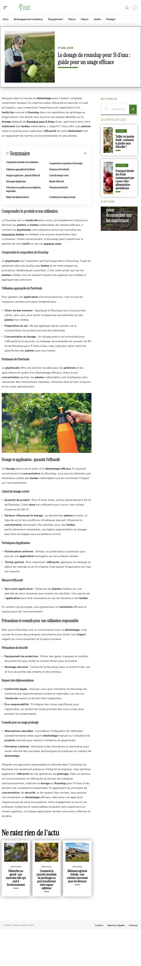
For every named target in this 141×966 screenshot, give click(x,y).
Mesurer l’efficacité (56, 181)
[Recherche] (126, 7)
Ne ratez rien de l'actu (30, 832)
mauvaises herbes (13, 234)
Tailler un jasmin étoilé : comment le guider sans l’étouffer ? (125, 141)
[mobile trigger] (6, 7)
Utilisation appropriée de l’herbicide (20, 169)
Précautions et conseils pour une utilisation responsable (23, 189)
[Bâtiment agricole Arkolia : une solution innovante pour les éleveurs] (77, 852)
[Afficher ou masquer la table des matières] (58, 153)
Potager (122, 165)
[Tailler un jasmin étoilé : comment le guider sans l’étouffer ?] (108, 140)
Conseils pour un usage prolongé (62, 197)
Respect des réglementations (17, 197)
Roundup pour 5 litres (40, 121)
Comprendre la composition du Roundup (65, 163)
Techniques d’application (16, 181)
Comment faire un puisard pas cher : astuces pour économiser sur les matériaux (119, 207)
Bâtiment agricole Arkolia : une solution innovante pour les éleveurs (77, 876)
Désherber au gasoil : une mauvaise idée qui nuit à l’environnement (16, 878)
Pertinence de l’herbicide (59, 169)
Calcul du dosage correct (59, 175)
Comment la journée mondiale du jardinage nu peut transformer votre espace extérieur (47, 879)
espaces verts (52, 243)
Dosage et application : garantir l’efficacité (23, 175)
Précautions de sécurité (58, 187)
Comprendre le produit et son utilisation (22, 162)
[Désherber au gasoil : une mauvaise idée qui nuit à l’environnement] (16, 852)
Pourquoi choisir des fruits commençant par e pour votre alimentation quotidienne (125, 179)
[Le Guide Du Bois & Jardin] (24, 7)
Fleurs (121, 131)
